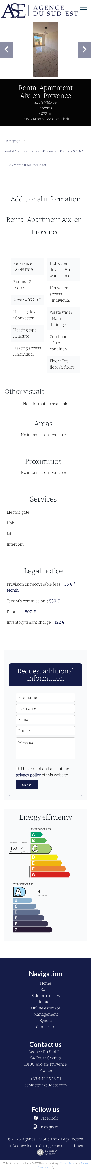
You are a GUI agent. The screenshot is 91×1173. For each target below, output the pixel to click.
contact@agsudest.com (45, 1085)
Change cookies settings (61, 1145)
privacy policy (28, 775)
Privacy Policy (68, 1163)
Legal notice (72, 1139)
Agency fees (23, 1145)
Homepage (12, 141)
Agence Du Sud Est (45, 1051)
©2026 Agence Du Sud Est (32, 1139)
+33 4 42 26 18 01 (45, 1078)
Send (26, 784)
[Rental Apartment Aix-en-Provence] (45, 49)
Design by (51, 1152)
